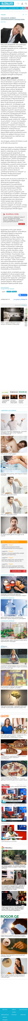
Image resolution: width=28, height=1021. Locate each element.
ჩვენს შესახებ (5, 1014)
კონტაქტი (23, 1014)
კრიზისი (9, 291)
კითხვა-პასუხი (14, 1011)
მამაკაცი (14, 291)
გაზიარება (24, 295)
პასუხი (21, 224)
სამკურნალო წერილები (7, 575)
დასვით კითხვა (16, 571)
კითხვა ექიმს (15, 8)
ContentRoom (21, 305)
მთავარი (4, 1009)
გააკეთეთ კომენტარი (20, 299)
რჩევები (3, 14)
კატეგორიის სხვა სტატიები (8, 410)
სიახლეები (3, 8)
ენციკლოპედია (23, 1009)
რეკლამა (14, 1014)
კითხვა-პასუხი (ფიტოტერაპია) (10, 542)
